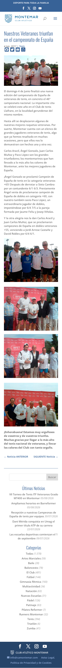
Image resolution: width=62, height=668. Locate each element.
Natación (31, 591)
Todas (29, 553)
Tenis (22, 46)
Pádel (30, 600)
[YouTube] (40, 9)
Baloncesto (31, 567)
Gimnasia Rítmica (30, 581)
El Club (31, 572)
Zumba (31, 628)
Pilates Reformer (32, 609)
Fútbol (30, 577)
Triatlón (32, 623)
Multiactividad (31, 586)
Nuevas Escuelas (31, 595)
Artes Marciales (31, 558)
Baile (31, 563)
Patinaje (31, 605)
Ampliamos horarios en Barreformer (33, 503)
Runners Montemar (31, 614)
